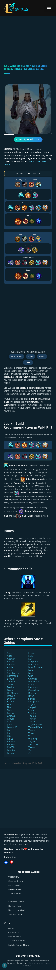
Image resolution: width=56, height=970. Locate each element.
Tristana (32, 721)
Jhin (9, 733)
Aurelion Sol (13, 673)
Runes (42, 356)
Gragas (11, 715)
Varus (31, 730)
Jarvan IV (12, 727)
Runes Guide (14, 885)
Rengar (32, 693)
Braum (10, 678)
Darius (10, 687)
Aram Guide (16, 356)
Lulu (30, 655)
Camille (11, 681)
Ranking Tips (14, 905)
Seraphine (33, 701)
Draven (11, 695)
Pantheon (33, 681)
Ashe (9, 670)
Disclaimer (21, 955)
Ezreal (10, 701)
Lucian (31, 653)
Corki (10, 684)
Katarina (11, 741)
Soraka (32, 713)
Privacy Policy (33, 955)
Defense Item (15, 889)
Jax (8, 730)
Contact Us (13, 932)
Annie (10, 667)
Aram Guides (14, 893)
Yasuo (31, 747)
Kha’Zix (11, 747)
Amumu (11, 664)
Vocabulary (13, 876)
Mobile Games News (18, 944)
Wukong (32, 738)
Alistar (10, 661)
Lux (30, 658)
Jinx (9, 735)
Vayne (31, 733)
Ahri (9, 653)
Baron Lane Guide (17, 910)
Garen (10, 713)
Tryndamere (35, 724)
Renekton (33, 690)
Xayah (31, 741)
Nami (31, 670)
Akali (9, 655)
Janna (10, 724)
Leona (10, 753)
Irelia (9, 721)
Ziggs (31, 753)
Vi (29, 735)
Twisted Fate (35, 727)
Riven (31, 695)
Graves (11, 718)
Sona (31, 710)
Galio (9, 710)
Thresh (32, 718)
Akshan (11, 658)
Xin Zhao (33, 744)
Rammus (33, 687)
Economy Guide (16, 901)
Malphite (33, 661)
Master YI (33, 664)
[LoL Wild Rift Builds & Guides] (20, 8)
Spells (28, 362)
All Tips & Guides (16, 940)
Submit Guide (14, 936)
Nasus (31, 673)
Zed (30, 750)
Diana (10, 690)
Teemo (32, 715)
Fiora (9, 704)
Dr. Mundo (13, 693)
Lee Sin (11, 750)
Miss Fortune (35, 667)
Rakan (31, 684)
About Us (13, 928)
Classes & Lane (15, 880)
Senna (31, 698)
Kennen (11, 744)
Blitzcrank (12, 675)
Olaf (30, 675)
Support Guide (15, 914)
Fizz (9, 707)
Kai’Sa (10, 738)
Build (30, 356)
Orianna (32, 678)
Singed (32, 707)
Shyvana (32, 704)
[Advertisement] (28, 37)
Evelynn (11, 698)
